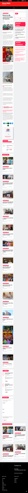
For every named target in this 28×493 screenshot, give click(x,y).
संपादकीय (3, 483)
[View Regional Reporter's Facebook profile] (7, 134)
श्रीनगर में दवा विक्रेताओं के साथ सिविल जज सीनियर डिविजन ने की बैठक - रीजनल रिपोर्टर (20, 60)
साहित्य (3, 482)
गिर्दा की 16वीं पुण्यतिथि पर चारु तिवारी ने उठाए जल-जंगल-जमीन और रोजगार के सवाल (8, 184)
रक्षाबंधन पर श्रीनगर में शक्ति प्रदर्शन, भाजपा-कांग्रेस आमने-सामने (7, 286)
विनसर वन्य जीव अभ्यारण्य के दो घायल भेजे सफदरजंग (10, 10)
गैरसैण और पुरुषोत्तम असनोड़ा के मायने (19, 51)
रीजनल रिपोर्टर (6, 3)
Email (3, 412)
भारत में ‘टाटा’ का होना (17, 47)
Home (3, 10)
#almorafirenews (5, 140)
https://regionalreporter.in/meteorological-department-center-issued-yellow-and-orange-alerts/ (8, 111)
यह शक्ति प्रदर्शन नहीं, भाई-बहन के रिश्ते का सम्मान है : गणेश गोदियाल (8, 234)
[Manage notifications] (26, 491)
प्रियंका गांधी (4, 85)
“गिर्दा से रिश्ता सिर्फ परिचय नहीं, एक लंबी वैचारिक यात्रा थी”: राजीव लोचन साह (8, 202)
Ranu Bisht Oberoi (5, 171)
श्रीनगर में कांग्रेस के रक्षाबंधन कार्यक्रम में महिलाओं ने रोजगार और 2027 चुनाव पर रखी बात (8, 251)
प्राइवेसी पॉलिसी (16, 478)
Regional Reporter (4, 22)
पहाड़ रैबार (3, 487)
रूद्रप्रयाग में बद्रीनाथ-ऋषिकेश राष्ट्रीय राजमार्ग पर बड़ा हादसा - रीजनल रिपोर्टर (9, 385)
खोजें (16, 13)
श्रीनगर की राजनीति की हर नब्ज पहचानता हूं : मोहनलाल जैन (7, 268)
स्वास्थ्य (3, 486)
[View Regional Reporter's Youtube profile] (8, 134)
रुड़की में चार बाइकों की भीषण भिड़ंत (7, 363)
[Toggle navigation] (14, 7)
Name (3, 409)
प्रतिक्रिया (6, 381)
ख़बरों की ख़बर (3, 478)
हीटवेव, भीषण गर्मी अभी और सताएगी (8, 107)
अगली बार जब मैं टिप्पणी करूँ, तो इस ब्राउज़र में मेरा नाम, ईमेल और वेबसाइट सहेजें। (8, 417)
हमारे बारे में (15, 482)
